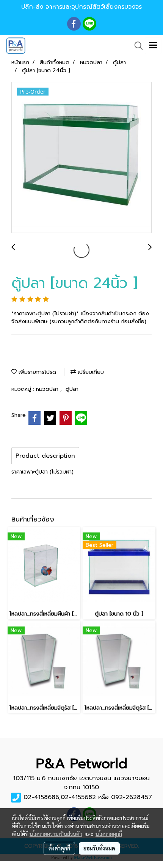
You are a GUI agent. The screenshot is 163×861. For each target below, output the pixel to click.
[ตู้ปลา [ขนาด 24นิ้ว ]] (81, 157)
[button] (136, 46)
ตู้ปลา (72, 389)
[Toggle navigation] (153, 45)
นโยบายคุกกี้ (109, 833)
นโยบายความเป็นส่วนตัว (56, 833)
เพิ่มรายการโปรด (36, 372)
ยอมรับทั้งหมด (99, 848)
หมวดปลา (48, 389)
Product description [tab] (45, 455)
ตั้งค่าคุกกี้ (59, 848)
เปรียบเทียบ (90, 372)
